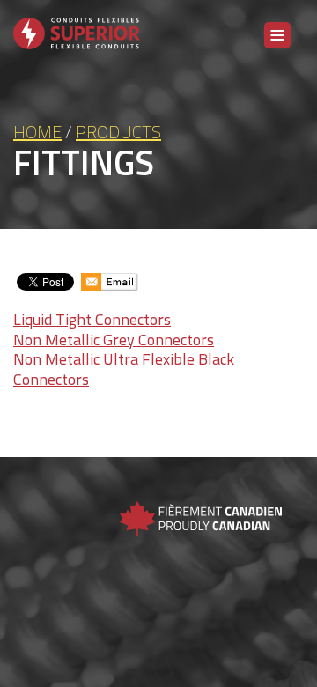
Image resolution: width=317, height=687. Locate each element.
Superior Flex (76, 44)
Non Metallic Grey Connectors (113, 339)
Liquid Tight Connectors (92, 319)
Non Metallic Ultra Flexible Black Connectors (123, 369)
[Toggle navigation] (277, 35)
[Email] (109, 282)
